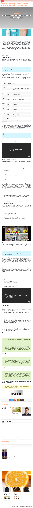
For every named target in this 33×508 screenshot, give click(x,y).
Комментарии (27, 445)
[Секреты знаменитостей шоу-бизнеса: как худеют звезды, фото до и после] (14, 498)
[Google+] (14, 400)
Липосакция (4, 408)
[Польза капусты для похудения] (16, 409)
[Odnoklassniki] (19, 400)
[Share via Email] (21, 400)
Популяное (6, 445)
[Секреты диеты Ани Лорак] (4, 454)
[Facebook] (10, 400)
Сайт (18, 437)
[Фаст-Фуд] (26, 411)
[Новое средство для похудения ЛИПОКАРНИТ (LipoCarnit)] (16, 392)
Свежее (16, 445)
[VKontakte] (17, 400)
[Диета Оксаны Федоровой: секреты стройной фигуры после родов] (16, 498)
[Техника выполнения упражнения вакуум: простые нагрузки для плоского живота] (9, 497)
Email (3, 437)
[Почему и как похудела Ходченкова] (18, 496)
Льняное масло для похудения (8, 0)
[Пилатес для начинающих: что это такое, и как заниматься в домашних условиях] (5, 497)
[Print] (23, 400)
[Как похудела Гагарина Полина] (4, 450)
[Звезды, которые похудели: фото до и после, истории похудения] (18, 498)
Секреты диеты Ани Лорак (11, 452)
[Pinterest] (15, 400)
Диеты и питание (16, 13)
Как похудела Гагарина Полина (12, 456)
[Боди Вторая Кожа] (26, 489)
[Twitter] (12, 400)
